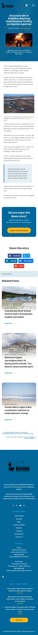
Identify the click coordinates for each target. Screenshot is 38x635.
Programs (19, 531)
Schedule (19, 519)
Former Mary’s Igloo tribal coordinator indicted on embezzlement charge (18, 410)
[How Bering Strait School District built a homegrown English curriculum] (19, 299)
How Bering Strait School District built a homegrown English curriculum (18, 313)
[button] (13, 505)
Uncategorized (22, 354)
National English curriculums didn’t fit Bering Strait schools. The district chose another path (19, 362)
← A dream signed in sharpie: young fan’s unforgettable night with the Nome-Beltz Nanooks (17, 433)
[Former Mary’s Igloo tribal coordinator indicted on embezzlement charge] (19, 395)
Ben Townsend (25, 28)
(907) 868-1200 (19, 568)
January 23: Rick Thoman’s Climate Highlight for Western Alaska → (21, 437)
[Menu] (26, 5)
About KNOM (19, 516)
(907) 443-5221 (19, 554)
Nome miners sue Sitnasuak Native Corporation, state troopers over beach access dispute (19, 599)
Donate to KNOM (19, 525)
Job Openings (19, 534)
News (10, 274)
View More (9, 323)
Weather (19, 528)
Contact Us (19, 537)
